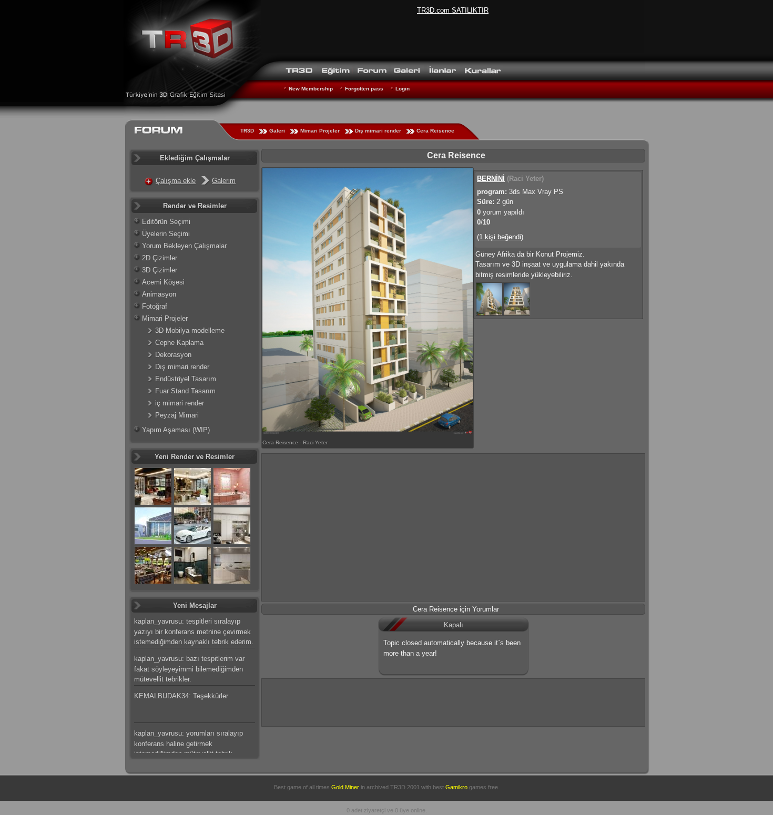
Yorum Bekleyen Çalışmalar (184, 246)
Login (402, 88)
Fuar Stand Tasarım (185, 391)
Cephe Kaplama (179, 343)
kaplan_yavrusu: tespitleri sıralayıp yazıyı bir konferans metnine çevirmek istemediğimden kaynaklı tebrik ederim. (193, 631)
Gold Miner (345, 787)
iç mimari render (179, 403)
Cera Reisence (435, 131)
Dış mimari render (378, 131)
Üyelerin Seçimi (166, 234)
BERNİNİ (491, 178)
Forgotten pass (364, 88)
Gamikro (456, 787)
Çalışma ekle (176, 181)
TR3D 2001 (405, 787)
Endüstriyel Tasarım (185, 379)
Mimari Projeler (320, 131)
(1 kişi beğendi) (500, 237)
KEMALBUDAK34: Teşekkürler (181, 696)
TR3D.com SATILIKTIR (453, 10)
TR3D (247, 131)
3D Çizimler (159, 270)
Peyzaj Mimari (177, 415)
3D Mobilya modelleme (190, 330)
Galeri (277, 131)
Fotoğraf (154, 306)
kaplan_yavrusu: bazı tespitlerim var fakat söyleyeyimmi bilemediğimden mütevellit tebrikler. (189, 669)
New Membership (311, 88)
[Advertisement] (453, 527)
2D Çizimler (159, 258)
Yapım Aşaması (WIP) (176, 430)
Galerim (224, 181)
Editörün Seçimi (166, 222)
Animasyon (159, 294)
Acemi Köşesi (163, 282)
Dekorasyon (173, 355)
